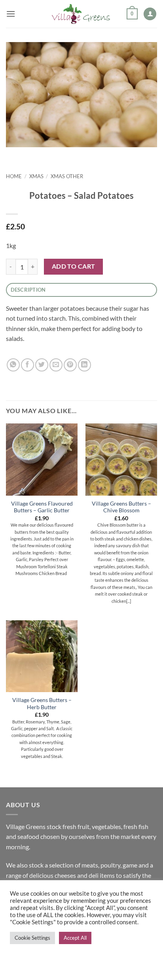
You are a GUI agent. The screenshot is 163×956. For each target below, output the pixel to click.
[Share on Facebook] (27, 364)
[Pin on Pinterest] (70, 364)
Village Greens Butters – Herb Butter (42, 703)
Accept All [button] (75, 938)
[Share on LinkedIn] (84, 364)
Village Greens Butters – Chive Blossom (121, 507)
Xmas (36, 176)
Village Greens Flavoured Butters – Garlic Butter (42, 507)
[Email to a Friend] (56, 364)
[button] (10, 13)
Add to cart (73, 266)
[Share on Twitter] (41, 364)
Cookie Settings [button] (32, 938)
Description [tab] (28, 290)
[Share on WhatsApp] (13, 364)
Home (14, 176)
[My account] (150, 14)
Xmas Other (67, 176)
